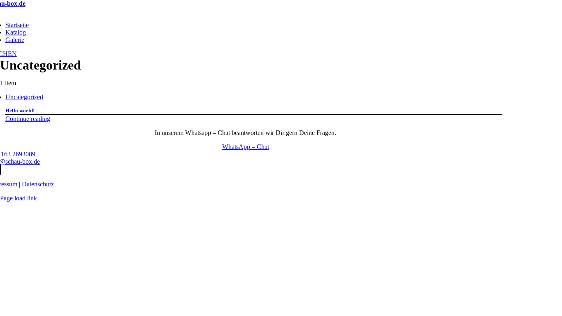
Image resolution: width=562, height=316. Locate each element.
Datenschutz (38, 184)
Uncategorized (24, 96)
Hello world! (20, 110)
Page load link (18, 198)
